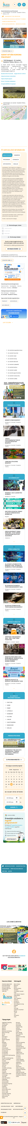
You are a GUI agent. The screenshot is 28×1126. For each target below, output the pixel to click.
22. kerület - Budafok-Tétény (18, 12)
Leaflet (25, 119)
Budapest (7, 12)
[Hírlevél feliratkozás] (1, 1117)
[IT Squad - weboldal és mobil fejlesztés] (24, 1122)
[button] (14, 112)
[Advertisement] (14, 336)
